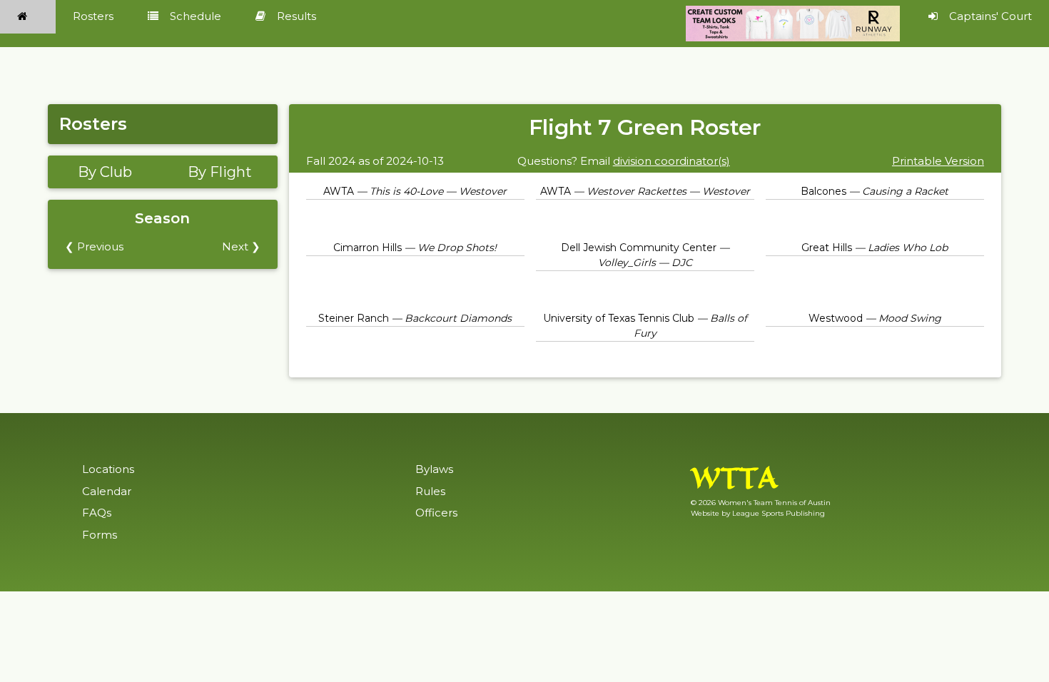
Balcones (823, 191)
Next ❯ (241, 246)
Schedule (195, 16)
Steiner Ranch (353, 318)
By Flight (220, 171)
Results (296, 16)
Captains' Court (990, 16)
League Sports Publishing (778, 513)
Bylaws (434, 469)
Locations (108, 469)
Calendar (106, 491)
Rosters (93, 16)
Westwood (836, 318)
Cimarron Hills (367, 247)
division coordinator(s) (671, 161)
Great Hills (826, 247)
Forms (99, 534)
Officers (436, 512)
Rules (430, 491)
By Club (105, 171)
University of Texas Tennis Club (618, 318)
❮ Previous (94, 246)
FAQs (96, 512)
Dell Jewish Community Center (638, 247)
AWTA (338, 191)
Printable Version (938, 161)
